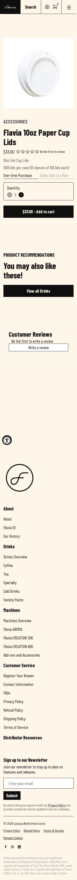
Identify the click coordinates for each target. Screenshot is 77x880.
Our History (11, 536)
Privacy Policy (13, 701)
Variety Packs (13, 599)
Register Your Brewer (18, 675)
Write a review (38, 347)
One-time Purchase (17, 175)
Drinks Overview (15, 556)
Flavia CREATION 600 (18, 646)
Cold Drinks (11, 591)
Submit (12, 795)
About (7, 518)
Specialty (9, 582)
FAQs (6, 692)
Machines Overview (17, 620)
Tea (6, 573)
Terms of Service (15, 727)
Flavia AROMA (12, 629)
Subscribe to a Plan (54, 175)
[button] (55, 6)
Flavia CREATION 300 (18, 637)
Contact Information (18, 684)
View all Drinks (38, 290)
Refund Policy (13, 710)
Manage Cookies (13, 838)
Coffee (8, 565)
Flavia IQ (9, 527)
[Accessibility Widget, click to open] (7, 440)
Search (30, 6)
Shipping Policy (14, 718)
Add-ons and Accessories (21, 654)
